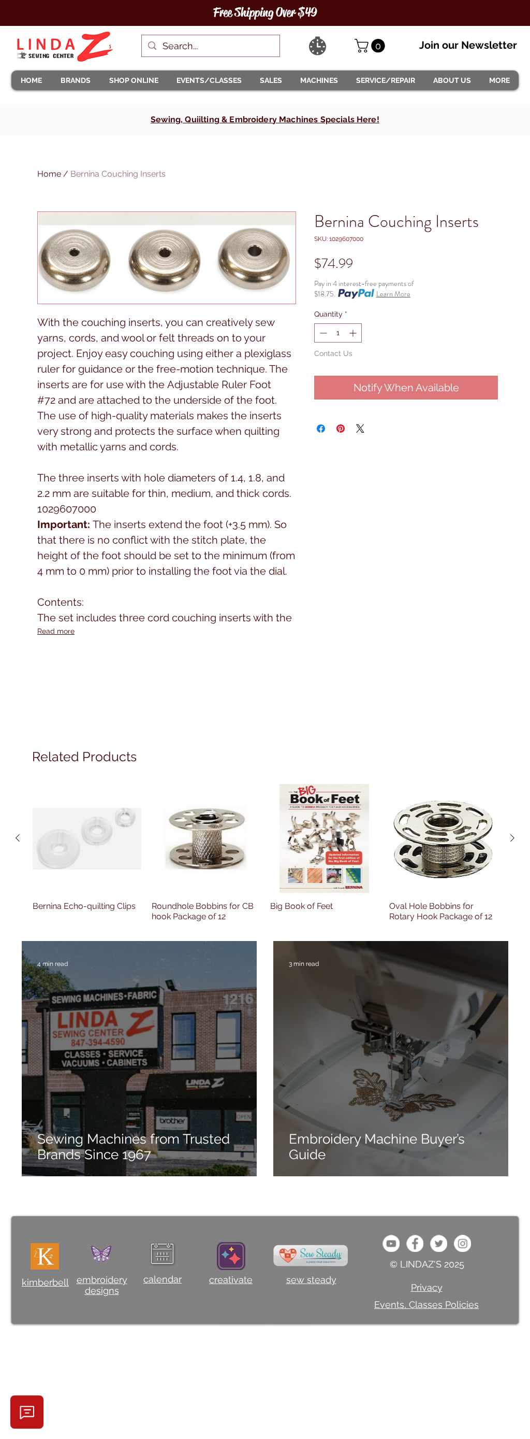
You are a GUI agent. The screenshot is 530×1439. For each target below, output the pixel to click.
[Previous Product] (17, 838)
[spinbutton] (338, 333)
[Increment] (353, 333)
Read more (56, 631)
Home (49, 174)
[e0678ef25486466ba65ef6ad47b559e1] (414, 1243)
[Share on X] (360, 428)
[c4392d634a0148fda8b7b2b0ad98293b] (438, 1243)
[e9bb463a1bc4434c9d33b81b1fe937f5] (391, 1243)
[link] (371, 46)
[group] (265, 852)
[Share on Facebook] (321, 428)
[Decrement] (322, 333)
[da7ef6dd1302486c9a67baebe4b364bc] (462, 1243)
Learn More (393, 294)
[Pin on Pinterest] (340, 428)
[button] (75, 80)
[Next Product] (512, 838)
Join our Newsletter (468, 45)
